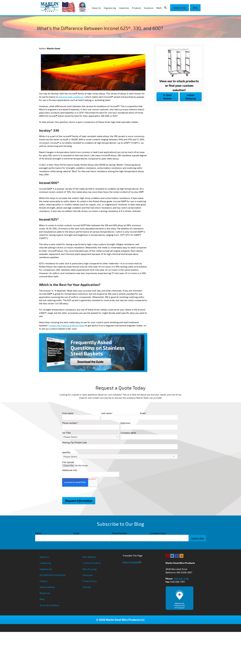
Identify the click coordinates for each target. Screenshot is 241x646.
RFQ (195, 7)
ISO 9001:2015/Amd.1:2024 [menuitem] (52, 575)
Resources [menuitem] (45, 593)
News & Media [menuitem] (47, 587)
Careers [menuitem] (44, 581)
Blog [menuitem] (42, 599)
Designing (191, 97)
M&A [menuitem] (158, 8)
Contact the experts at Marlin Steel (67, 325)
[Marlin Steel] (51, 7)
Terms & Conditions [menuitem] (49, 605)
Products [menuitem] (136, 8)
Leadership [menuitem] (45, 563)
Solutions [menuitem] (148, 8)
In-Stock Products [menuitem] (92, 563)
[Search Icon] (166, 7)
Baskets (167, 97)
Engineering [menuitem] (110, 8)
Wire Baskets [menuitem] (89, 557)
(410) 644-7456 (181, 578)
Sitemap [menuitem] (87, 587)
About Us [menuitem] (96, 8)
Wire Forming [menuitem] (90, 569)
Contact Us (179, 7)
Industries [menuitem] (124, 8)
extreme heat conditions (70, 96)
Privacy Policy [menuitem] (90, 581)
